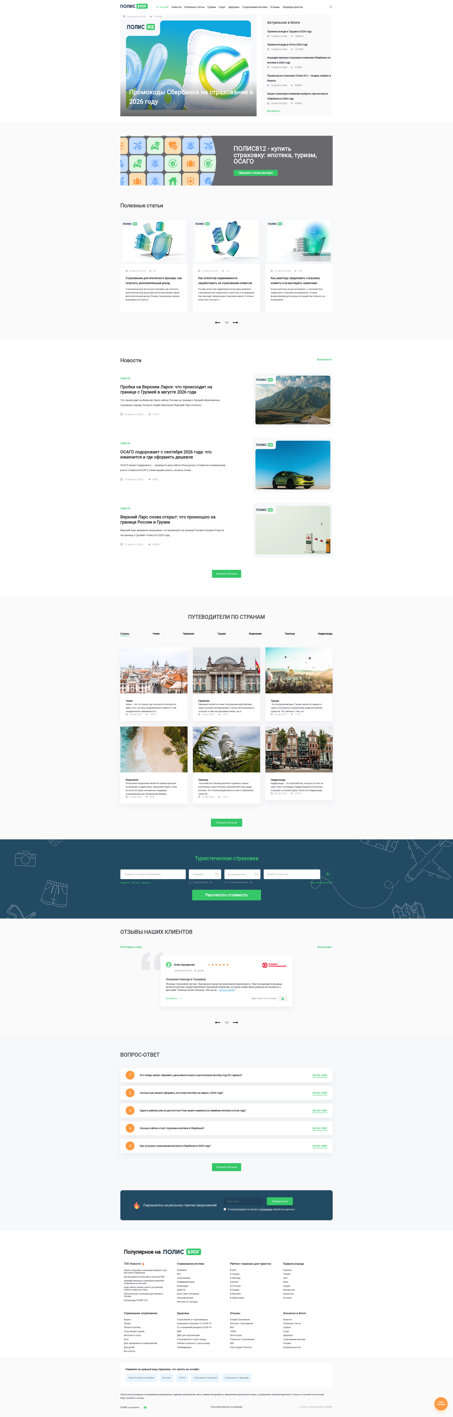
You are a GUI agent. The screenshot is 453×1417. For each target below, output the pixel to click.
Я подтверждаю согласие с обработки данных (261, 1209)
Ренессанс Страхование (242, 1339)
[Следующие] (235, 322)
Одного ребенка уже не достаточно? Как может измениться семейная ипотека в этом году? (193, 1110)
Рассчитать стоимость (226, 895)
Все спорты (129, 1351)
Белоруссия (289, 1290)
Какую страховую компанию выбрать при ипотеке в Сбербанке (145, 1271)
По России (235, 1286)
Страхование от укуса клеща (191, 1339)
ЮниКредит (183, 1286)
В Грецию (234, 1290)
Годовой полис (200, 882)
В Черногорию (237, 1298)
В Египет (234, 1282)
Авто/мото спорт (132, 1335)
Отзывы (275, 7)
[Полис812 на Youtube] (144, 1407)
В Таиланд (235, 1278)
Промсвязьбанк (185, 1298)
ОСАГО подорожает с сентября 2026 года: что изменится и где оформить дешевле (166, 454)
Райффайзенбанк (186, 1282)
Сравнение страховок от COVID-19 (194, 1323)
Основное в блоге (294, 1313)
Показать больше (226, 573)
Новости (176, 7)
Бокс (126, 1339)
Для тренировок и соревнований (140, 1343)
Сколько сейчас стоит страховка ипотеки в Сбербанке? (172, 1128)
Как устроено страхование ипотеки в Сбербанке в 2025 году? (175, 1145)
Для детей (129, 1347)
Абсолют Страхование (241, 1323)
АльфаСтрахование (240, 1319)
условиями (265, 1209)
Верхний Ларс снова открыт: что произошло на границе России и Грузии (168, 520)
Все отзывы (324, 947)
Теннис (127, 1323)
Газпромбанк (183, 1278)
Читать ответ (319, 1075)
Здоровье (233, 7)
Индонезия (255, 633)
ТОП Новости (133, 1263)
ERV (232, 1343)
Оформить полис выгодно (255, 172)
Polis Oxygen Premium (241, 1347)
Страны (124, 633)
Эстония (287, 1298)
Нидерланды (325, 633)
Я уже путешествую (238, 882)
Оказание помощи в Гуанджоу (186, 979)
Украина (287, 1270)
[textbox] (153, 874)
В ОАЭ (233, 1270)
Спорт (222, 7)
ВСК (232, 1327)
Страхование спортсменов (140, 1313)
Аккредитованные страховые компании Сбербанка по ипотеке (144, 1281)
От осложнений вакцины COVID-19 (194, 1327)
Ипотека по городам (187, 1302)
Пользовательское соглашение (226, 1407)
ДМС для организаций (188, 1335)
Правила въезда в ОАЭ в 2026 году (287, 44)
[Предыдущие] (217, 322)
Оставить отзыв (132, 947)
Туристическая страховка (141, 1378)
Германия (188, 633)
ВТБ (179, 1274)
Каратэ (127, 1319)
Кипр (285, 1282)
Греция (286, 1286)
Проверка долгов (293, 7)
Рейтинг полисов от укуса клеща (193, 1343)
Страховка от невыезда (237, 1378)
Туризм (211, 7)
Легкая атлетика (132, 1327)
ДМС (179, 1331)
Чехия (156, 633)
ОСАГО (182, 1378)
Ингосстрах (236, 1335)
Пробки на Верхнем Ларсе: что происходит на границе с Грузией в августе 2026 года (166, 389)
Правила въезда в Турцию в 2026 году (289, 31)
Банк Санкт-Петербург (188, 1294)
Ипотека (166, 1378)
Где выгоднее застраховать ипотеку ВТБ (144, 1277)
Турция (221, 633)
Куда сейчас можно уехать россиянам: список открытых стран (143, 1288)
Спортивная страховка (205, 1378)
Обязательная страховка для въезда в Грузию (143, 1295)
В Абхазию (235, 1294)
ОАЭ (285, 1278)
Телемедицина (184, 1347)
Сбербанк (182, 1270)
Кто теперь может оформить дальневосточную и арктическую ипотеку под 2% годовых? (191, 1075)
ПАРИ (233, 1331)
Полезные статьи (194, 7)
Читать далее (226, 990)
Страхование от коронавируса (192, 1319)
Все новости (273, 111)
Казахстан (288, 1294)
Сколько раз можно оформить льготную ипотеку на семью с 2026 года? (181, 1092)
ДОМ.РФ (181, 1290)
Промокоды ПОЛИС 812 (136, 1300)
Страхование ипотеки (254, 7)
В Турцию (235, 1274)
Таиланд (290, 633)
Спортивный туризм (134, 1331)
